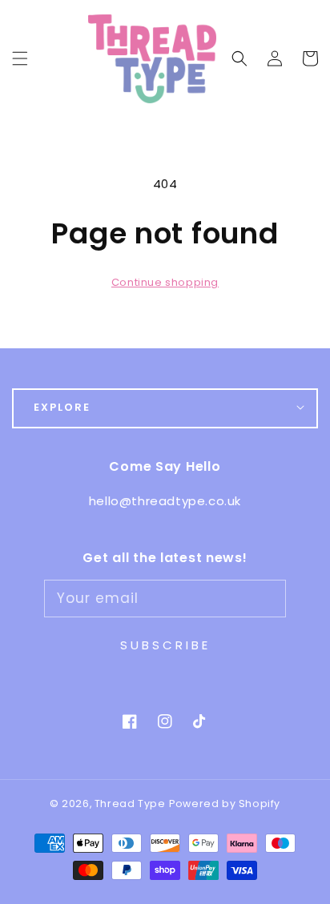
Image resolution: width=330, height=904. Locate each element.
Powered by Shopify (224, 803)
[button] (239, 58)
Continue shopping (165, 282)
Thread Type (130, 803)
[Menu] (20, 58)
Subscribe (165, 645)
